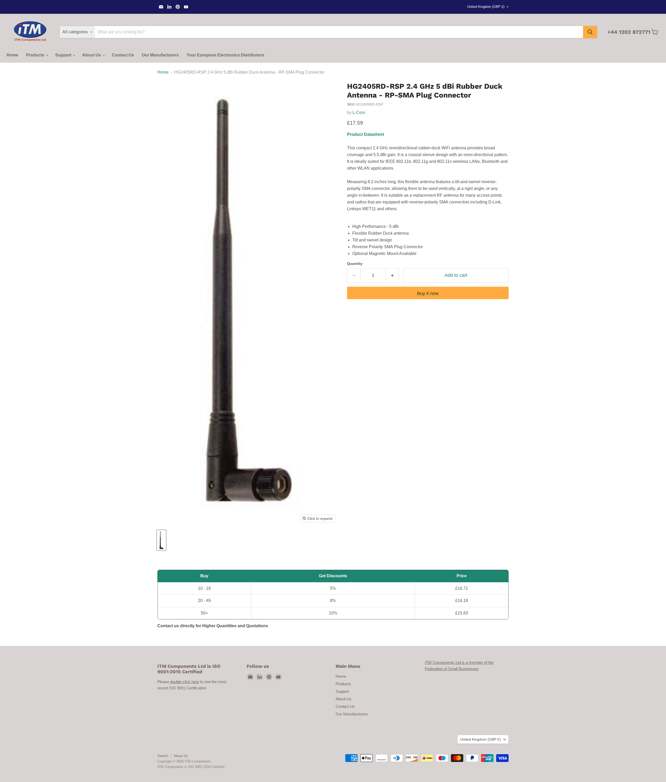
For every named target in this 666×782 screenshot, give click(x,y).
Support (63, 55)
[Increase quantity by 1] (392, 275)
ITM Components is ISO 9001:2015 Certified (190, 767)
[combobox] (339, 32)
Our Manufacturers (160, 55)
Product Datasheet (365, 134)
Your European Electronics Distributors (225, 55)
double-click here (184, 682)
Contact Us (123, 55)
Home (12, 55)
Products (35, 55)
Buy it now (428, 293)
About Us (92, 55)
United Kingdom (485, 7)
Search (162, 756)
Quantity (354, 263)
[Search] (590, 32)
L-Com (359, 112)
